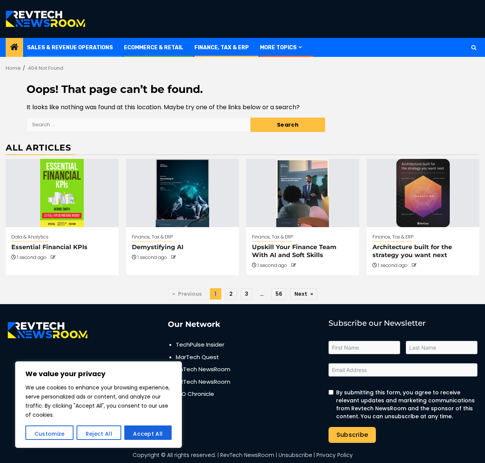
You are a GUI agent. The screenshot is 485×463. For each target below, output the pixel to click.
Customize (49, 434)
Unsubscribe (295, 455)
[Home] (14, 47)
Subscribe (352, 434)
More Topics (278, 47)
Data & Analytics (29, 237)
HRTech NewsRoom (203, 382)
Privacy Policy (334, 455)
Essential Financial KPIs (49, 247)
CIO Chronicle (195, 394)
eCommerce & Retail (153, 47)
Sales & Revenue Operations (70, 47)
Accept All (148, 434)
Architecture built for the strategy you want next (412, 251)
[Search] (474, 47)
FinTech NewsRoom (203, 369)
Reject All (99, 434)
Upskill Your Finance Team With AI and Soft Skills (294, 251)
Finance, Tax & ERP (221, 47)
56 (278, 294)
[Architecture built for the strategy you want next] (423, 193)
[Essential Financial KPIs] (62, 193)
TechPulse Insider (200, 344)
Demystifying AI (157, 247)
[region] (98, 404)
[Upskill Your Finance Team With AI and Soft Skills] (302, 193)
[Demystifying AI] (182, 193)
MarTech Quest (197, 357)
